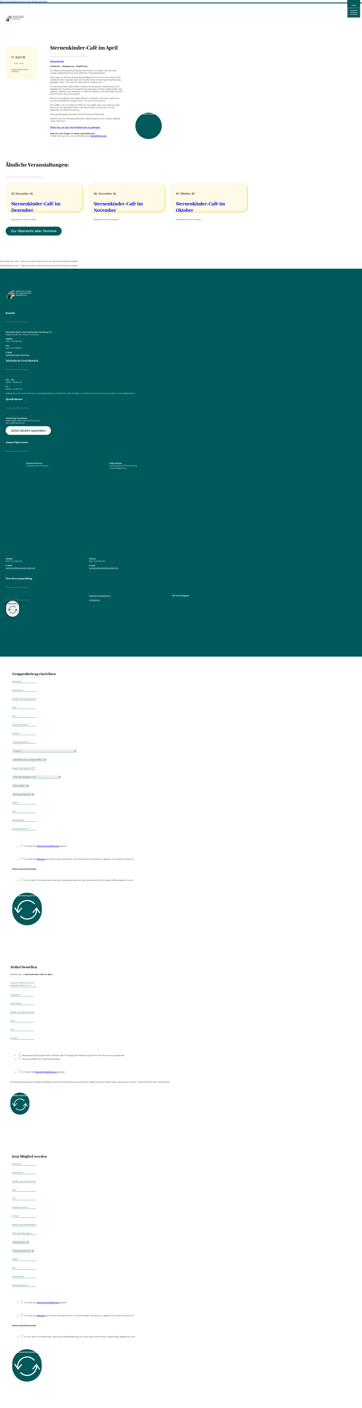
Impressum (94, 600)
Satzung (41, 859)
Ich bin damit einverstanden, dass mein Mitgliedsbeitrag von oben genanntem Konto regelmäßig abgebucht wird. (79, 1336)
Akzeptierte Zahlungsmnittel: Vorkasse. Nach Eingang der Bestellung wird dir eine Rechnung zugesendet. (73, 1055)
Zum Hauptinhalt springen (13, 1)
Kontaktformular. (98, 136)
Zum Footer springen (37, 1)
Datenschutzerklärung (100, 595)
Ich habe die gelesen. (45, 846)
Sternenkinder (57, 61)
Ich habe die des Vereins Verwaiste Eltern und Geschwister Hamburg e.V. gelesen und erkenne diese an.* (79, 859)
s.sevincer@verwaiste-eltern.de (20, 568)
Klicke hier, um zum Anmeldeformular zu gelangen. (75, 127)
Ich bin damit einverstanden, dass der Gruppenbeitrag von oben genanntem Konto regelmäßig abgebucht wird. (78, 880)
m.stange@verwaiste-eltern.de (103, 568)
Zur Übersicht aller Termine (34, 231)
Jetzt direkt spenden (28, 430)
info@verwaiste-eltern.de (17, 355)
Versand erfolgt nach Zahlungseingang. (41, 1059)
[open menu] (354, 12)
